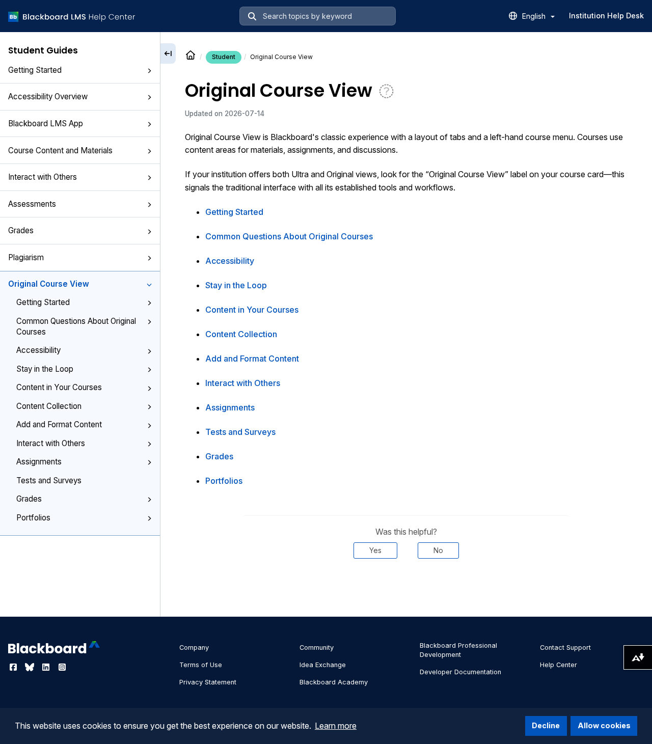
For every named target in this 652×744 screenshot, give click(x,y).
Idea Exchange (323, 665)
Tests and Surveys (49, 480)
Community (317, 647)
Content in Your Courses (59, 387)
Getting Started (35, 70)
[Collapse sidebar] (168, 53)
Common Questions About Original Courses (76, 326)
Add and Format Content (59, 424)
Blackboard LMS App (45, 123)
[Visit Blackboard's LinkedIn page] (47, 667)
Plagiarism (26, 257)
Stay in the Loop (44, 369)
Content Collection (49, 406)
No (438, 550)
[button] (149, 70)
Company (194, 647)
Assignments (39, 461)
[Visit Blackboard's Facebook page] (14, 667)
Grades (21, 230)
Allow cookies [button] (604, 725)
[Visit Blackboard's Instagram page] (62, 667)
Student (223, 57)
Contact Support (565, 647)
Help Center (558, 665)
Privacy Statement (207, 682)
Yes (375, 550)
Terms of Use (200, 665)
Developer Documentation (460, 672)
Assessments (32, 204)
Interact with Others (42, 177)
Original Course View (48, 284)
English (535, 16)
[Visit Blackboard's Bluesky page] (30, 667)
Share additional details (406, 589)
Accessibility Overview (48, 96)
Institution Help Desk (606, 15)
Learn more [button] (336, 726)
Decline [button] (546, 725)
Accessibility (38, 350)
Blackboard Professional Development (458, 650)
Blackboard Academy (334, 682)
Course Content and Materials (60, 150)
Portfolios (33, 517)
